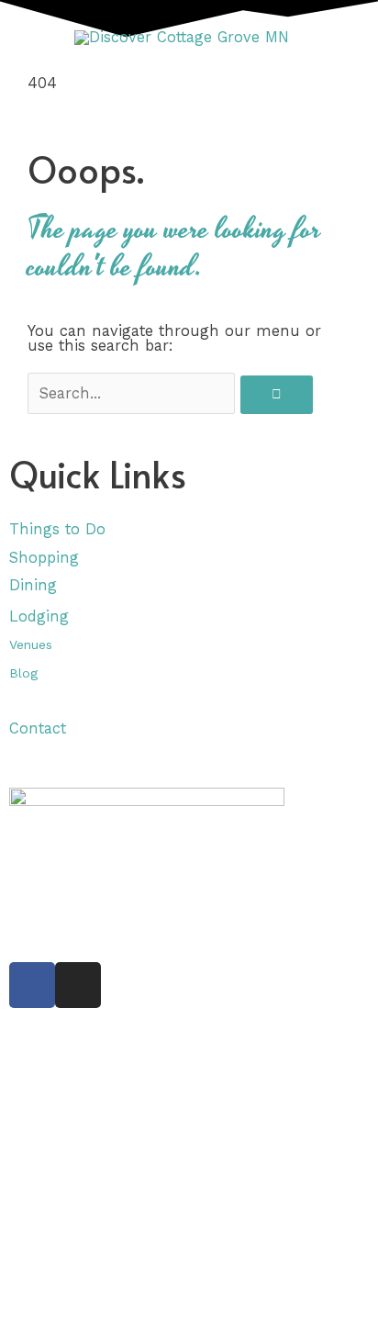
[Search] (276, 394)
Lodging (39, 616)
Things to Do (57, 529)
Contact (37, 728)
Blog (23, 673)
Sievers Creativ (138, 903)
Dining (35, 585)
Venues (30, 644)
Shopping (44, 557)
